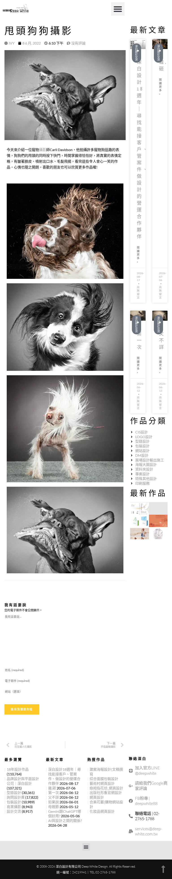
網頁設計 (97, 797)
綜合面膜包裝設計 (104, 779)
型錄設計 (14, 792)
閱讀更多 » (138, 254)
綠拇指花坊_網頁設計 (106, 788)
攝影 (42, 149)
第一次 (140, 341)
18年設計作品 (18, 769)
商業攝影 (14, 806)
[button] (118, 9)
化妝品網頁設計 (102, 811)
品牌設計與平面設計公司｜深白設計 (23, 781)
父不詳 (162, 341)
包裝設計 (14, 802)
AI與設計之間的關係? (65, 820)
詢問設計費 (16, 797)
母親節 (53, 806)
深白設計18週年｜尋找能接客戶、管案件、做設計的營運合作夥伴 (143, 149)
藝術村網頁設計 (102, 783)
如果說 (53, 802)
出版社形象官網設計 (106, 792)
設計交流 (14, 811)
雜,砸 (52, 788)
